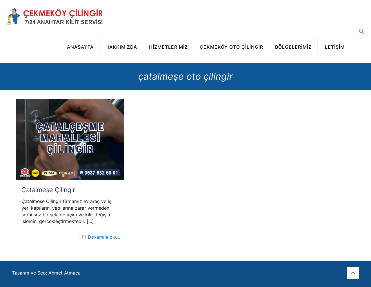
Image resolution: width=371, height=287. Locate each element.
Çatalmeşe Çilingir (48, 189)
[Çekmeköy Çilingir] (54, 15)
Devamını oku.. (104, 237)
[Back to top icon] (353, 273)
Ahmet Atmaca (64, 273)
